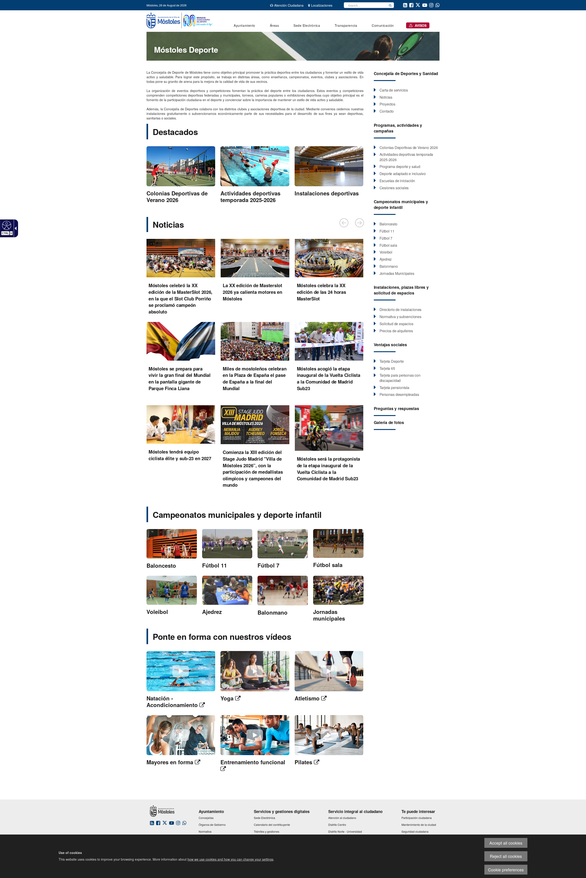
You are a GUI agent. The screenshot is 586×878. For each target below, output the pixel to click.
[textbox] (365, 5)
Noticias (168, 224)
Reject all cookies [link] (506, 856)
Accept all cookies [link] (505, 843)
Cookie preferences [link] (506, 870)
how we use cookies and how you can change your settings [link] (230, 859)
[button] (390, 5)
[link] (6, 225)
